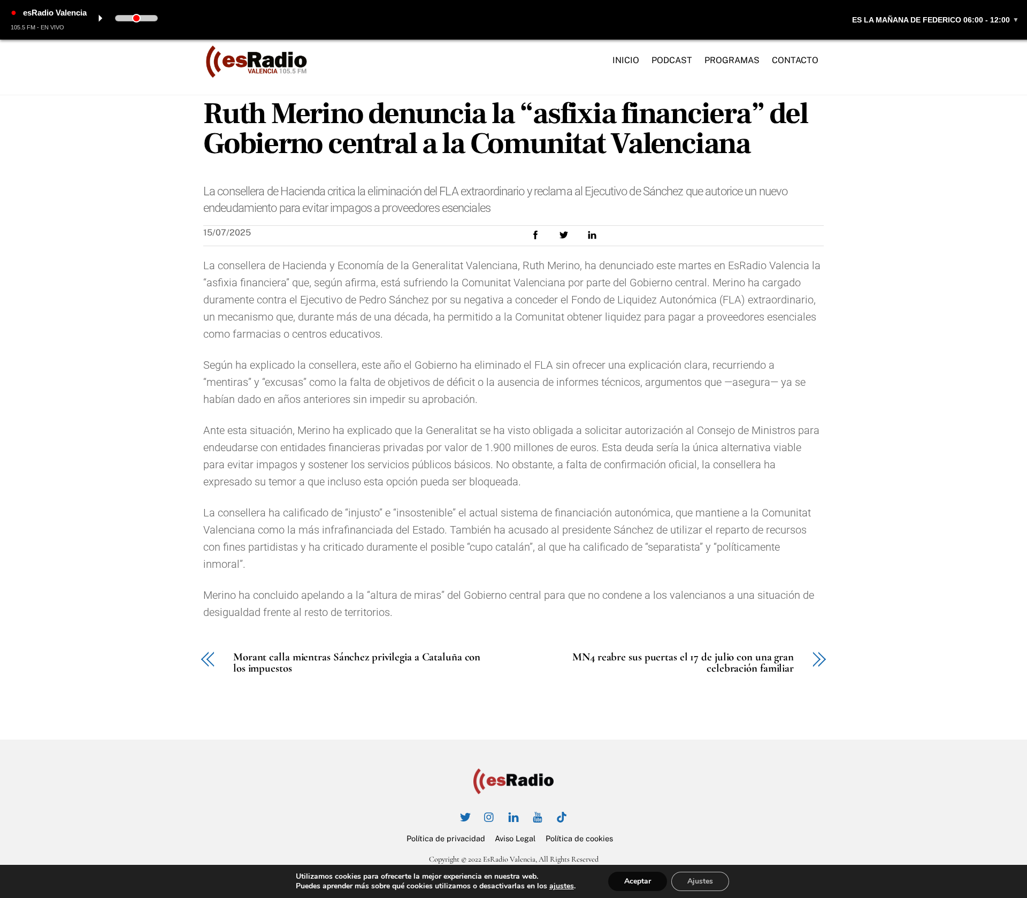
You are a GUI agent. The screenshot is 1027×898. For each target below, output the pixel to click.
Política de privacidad (446, 838)
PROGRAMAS (732, 60)
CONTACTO (795, 60)
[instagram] (489, 815)
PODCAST (672, 60)
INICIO (625, 60)
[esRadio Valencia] (256, 74)
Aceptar (637, 881)
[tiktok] (561, 815)
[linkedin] (513, 815)
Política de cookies (579, 838)
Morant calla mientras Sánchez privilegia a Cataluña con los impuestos (356, 663)
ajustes (561, 886)
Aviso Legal (515, 838)
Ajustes (700, 881)
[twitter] (465, 815)
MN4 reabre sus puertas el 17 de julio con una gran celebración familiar (683, 663)
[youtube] (537, 815)
